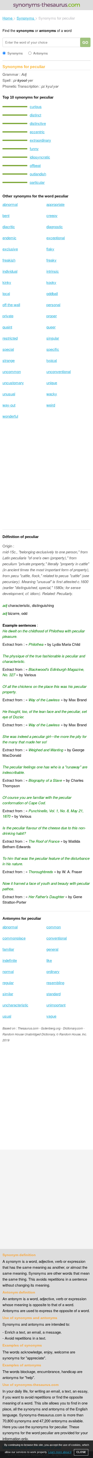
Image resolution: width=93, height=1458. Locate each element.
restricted (10, 338)
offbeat (35, 165)
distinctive (38, 123)
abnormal (10, 204)
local (6, 293)
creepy (52, 215)
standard (53, 993)
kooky (51, 282)
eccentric (37, 131)
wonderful (10, 416)
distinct (35, 114)
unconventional (58, 371)
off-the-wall (11, 304)
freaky (51, 260)
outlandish (38, 173)
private (7, 315)
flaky (50, 248)
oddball (52, 293)
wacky (51, 393)
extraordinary (40, 140)
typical (51, 360)
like (49, 960)
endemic (9, 237)
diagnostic (54, 226)
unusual (8, 393)
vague (51, 1016)
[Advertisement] (46, 477)
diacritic (8, 226)
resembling (55, 982)
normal (8, 971)
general (52, 949)
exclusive (10, 248)
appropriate (55, 204)
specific (52, 349)
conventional (56, 938)
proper (51, 315)
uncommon (11, 371)
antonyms (47, 30)
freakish (8, 260)
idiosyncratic (40, 157)
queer (51, 326)
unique (51, 382)
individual (9, 271)
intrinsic (52, 271)
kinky (6, 282)
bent (5, 215)
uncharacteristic (15, 1004)
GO (85, 42)
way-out (8, 404)
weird (50, 404)
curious (36, 106)
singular (52, 338)
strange (8, 360)
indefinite (9, 960)
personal (53, 304)
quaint (7, 326)
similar (7, 993)
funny (34, 148)
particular (37, 182)
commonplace (14, 938)
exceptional (55, 237)
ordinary (53, 971)
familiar (8, 949)
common (53, 926)
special (8, 349)
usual (6, 1016)
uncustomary (13, 382)
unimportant (55, 1004)
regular (8, 982)
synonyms (25, 30)
